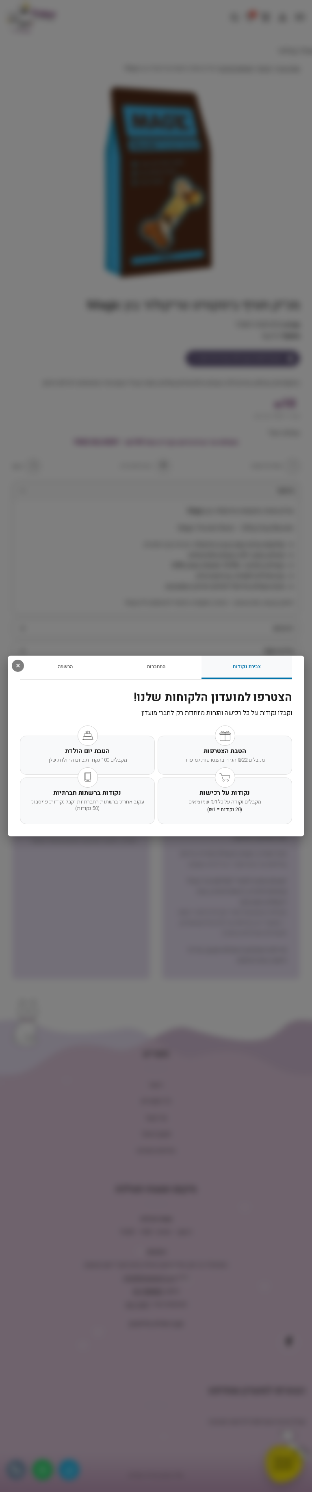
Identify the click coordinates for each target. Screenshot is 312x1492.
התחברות (156, 666)
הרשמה (65, 666)
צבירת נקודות (247, 666)
